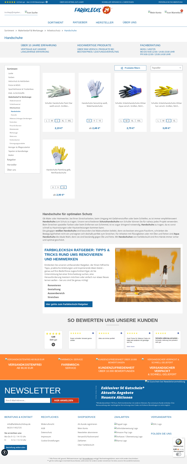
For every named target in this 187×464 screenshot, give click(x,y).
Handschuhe (15, 111)
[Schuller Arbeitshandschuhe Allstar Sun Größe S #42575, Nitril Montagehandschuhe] (166, 87)
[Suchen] (30, 12)
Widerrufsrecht (47, 424)
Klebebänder (14, 129)
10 (100, 120)
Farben (11, 77)
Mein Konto (83, 428)
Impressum (46, 436)
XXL (69, 120)
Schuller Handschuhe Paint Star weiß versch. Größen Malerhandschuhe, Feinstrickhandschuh (58, 104)
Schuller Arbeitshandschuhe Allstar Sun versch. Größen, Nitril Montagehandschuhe (166, 104)
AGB (43, 428)
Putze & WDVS (14, 85)
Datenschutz (46, 432)
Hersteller (12, 164)
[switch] (178, 454)
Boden (11, 155)
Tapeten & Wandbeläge (18, 151)
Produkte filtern (132, 68)
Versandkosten (87, 458)
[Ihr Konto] (155, 12)
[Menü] (182, 438)
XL (63, 120)
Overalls (14, 115)
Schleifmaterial (15, 104)
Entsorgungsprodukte (17, 143)
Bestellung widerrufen (15, 447)
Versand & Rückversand (88, 436)
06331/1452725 (14, 427)
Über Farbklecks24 (86, 445)
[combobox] (14, 12)
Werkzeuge (14, 133)
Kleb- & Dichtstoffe (16, 93)
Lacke (10, 73)
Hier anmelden (64, 400)
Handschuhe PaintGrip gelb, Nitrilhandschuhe (58, 171)
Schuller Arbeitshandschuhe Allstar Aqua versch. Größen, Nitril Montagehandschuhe (130, 104)
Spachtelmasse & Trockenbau (21, 89)
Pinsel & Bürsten (15, 126)
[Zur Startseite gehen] (93, 12)
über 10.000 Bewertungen (31, 2)
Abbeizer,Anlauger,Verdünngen (21, 118)
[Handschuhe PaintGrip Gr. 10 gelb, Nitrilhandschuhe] (59, 154)
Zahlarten (82, 440)
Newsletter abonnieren (88, 432)
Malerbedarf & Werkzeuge (19, 97)
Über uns (11, 169)
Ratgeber (11, 159)
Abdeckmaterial (15, 101)
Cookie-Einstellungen (50, 440)
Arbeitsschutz (15, 108)
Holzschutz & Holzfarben (18, 81)
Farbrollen (13, 122)
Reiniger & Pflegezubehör (19, 147)
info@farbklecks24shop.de (18, 424)
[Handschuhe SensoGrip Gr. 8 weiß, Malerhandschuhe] (95, 87)
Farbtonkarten (15, 140)
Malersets (13, 136)
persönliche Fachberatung (170, 2)
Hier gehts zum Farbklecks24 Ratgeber (67, 304)
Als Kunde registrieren (87, 424)
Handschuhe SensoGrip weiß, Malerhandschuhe (94, 104)
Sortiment (12, 68)
